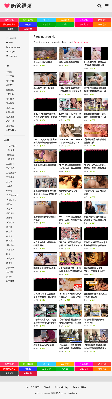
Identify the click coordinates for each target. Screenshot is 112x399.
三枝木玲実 (11, 173)
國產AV (9, 85)
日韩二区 (10, 108)
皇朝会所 (46, 24)
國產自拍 (10, 90)
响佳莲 (9, 263)
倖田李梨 (10, 213)
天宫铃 (9, 276)
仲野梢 (9, 204)
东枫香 (9, 186)
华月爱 (9, 227)
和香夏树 (10, 258)
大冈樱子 (10, 267)
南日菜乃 (10, 240)
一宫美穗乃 (11, 146)
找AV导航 (9, 20)
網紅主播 (10, 121)
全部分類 (10, 130)
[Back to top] (102, 390)
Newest (12, 38)
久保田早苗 (11, 200)
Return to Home (81, 42)
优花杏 (9, 209)
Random (12, 56)
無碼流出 (10, 117)
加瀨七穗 (10, 222)
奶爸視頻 (21, 6)
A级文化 (65, 20)
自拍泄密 (10, 126)
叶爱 (8, 254)
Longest (12, 51)
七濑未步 (10, 150)
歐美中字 (10, 112)
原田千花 (10, 245)
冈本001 (9, 29)
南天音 (9, 236)
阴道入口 (84, 24)
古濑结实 (10, 249)
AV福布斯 (27, 29)
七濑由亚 (10, 155)
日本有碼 (10, 99)
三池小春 (10, 177)
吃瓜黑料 (10, 80)
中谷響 (9, 191)
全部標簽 (10, 281)
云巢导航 (84, 20)
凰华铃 (9, 218)
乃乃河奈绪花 (12, 195)
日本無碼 (10, 103)
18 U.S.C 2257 (32, 387)
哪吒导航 (102, 24)
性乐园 (65, 24)
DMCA (47, 387)
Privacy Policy (61, 387)
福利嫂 (28, 24)
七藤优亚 (10, 159)
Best (10, 42)
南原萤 (9, 231)
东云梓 (9, 182)
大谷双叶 (10, 272)
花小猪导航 (28, 20)
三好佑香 (10, 168)
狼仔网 (46, 20)
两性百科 (102, 20)
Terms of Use (79, 387)
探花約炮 (10, 94)
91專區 (9, 71)
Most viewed (14, 47)
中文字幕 (10, 76)
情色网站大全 (9, 24)
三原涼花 (10, 164)
